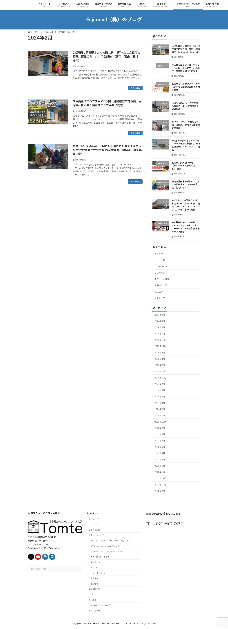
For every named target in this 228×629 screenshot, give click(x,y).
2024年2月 (159, 409)
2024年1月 (159, 415)
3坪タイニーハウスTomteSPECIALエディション (110, 541)
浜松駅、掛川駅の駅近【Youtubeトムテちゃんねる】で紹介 (185, 165)
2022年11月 (160, 478)
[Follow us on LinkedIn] (52, 557)
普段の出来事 (161, 285)
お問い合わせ (94, 611)
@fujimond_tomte (38, 569)
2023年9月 (159, 428)
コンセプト (93, 524)
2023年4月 (159, 453)
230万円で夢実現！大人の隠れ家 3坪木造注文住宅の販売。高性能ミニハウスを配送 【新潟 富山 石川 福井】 (107, 56)
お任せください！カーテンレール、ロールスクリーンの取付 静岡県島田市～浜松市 (186, 67)
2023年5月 (159, 447)
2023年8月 (159, 434)
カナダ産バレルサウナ (100, 557)
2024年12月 (160, 371)
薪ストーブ (159, 298)
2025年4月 (159, 358)
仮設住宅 (94, 578)
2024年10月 (160, 377)
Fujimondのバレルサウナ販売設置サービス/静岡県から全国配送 (185, 105)
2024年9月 (159, 384)
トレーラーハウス (98, 573)
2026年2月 (159, 327)
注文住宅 (158, 291)
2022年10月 (160, 484)
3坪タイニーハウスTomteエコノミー (106, 546)
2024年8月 (159, 390)
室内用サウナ (96, 562)
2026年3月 (159, 321)
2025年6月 (159, 352)
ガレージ (94, 568)
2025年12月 (160, 339)
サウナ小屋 (159, 260)
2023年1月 (159, 465)
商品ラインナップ (96, 535)
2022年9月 (159, 491)
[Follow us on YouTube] (38, 557)
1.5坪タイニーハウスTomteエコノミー (107, 551)
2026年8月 (159, 314)
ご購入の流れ (94, 530)
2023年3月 (159, 459)
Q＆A (91, 594)
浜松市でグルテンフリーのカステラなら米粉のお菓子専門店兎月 (186, 86)
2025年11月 (160, 346)
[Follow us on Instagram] (45, 557)
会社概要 (92, 600)
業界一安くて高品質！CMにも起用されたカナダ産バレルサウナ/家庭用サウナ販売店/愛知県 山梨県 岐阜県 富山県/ (109, 150)
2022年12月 (160, 472)
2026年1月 (159, 333)
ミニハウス (159, 272)
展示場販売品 (94, 589)
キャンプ (158, 254)
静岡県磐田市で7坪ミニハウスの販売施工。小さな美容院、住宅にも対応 (185, 184)
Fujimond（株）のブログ (99, 605)
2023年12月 (160, 421)
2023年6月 (159, 440)
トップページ (94, 519)
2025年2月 (159, 365)
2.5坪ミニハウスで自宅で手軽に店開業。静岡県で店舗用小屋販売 (186, 124)
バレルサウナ (161, 266)
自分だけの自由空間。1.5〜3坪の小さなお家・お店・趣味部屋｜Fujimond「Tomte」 (186, 48)
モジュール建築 (162, 279)
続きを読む (135, 88)
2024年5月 (159, 396)
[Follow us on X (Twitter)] (31, 557)
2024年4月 (159, 402)
